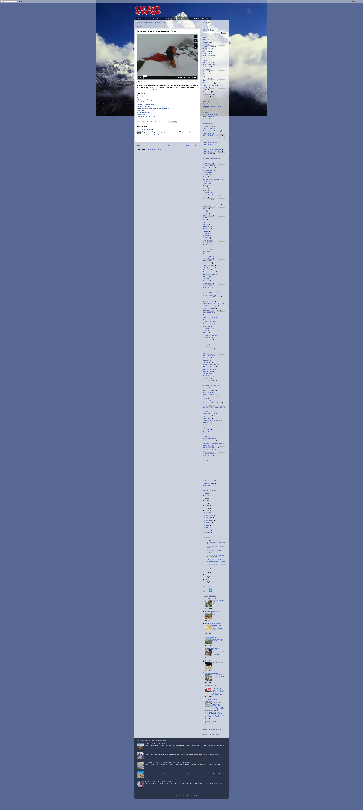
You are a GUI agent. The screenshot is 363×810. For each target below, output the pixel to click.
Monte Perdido (207, 62)
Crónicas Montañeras (212, 611)
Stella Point (206, 278)
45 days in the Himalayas (145, 100)
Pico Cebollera (207, 242)
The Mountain (141, 98)
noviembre (209, 515)
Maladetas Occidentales (210, 206)
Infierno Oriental (207, 58)
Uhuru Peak (206, 285)
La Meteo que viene (211, 699)
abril (207, 532)
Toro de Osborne (208, 376)
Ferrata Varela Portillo (209, 133)
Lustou (205, 60)
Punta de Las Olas (208, 83)
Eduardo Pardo (146, 129)
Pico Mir (205, 71)
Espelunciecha (207, 183)
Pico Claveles (207, 247)
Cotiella (205, 177)
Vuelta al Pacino (207, 456)
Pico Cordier (206, 69)
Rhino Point (206, 269)
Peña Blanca (206, 226)
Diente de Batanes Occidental (212, 179)
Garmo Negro (207, 51)
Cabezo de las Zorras (209, 321)
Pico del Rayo (207, 429)
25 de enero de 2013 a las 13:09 (151, 134)
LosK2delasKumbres (211, 599)
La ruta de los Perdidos (152, 18)
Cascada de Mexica (209, 400)
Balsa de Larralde (208, 312)
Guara (205, 190)
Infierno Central (207, 53)
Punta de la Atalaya (208, 265)
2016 (206, 503)
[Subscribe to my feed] (205, 591)
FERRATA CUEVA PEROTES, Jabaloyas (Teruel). (218, 676)
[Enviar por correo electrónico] (168, 122)
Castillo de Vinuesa (208, 168)
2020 (206, 493)
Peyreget (205, 224)
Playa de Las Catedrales (210, 431)
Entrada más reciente (145, 146)
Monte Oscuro (207, 351)
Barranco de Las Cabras (210, 315)
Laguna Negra (207, 418)
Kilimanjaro (206, 192)
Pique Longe (206, 76)
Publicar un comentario (146, 138)
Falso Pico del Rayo (209, 413)
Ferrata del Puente (208, 153)
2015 (206, 505)
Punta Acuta (206, 260)
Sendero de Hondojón (209, 274)
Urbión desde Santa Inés (210, 114)
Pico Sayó (206, 73)
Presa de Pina (207, 362)
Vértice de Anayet (208, 119)
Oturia (204, 220)
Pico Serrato (206, 251)
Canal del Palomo (208, 126)
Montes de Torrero (208, 355)
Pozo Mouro (206, 434)
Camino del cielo (208, 165)
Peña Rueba (206, 229)
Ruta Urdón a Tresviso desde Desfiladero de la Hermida (218, 602)
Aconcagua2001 (183, 18)
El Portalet (206, 181)
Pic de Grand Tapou (209, 64)
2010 (206, 577)
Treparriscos (206, 378)
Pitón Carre (206, 78)
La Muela (205, 344)
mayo (208, 530)
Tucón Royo (206, 96)
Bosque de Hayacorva (209, 390)
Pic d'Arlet (206, 238)
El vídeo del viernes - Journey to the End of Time (215, 555)
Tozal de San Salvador (209, 453)
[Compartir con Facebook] (174, 122)
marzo (208, 535)
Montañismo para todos (212, 673)
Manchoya (206, 208)
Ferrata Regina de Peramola (211, 131)
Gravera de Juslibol (208, 342)
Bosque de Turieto (208, 392)
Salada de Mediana (208, 369)
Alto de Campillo (208, 299)
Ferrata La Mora (208, 128)
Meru (204, 211)
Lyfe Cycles (141, 114)
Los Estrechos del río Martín (211, 204)
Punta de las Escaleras (209, 85)
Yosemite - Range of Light (145, 104)
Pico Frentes (206, 249)
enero (208, 540)
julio (207, 525)
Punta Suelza (207, 263)
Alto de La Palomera (209, 301)
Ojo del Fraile (207, 360)
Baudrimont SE (207, 42)
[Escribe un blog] (170, 122)
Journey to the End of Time (146, 116)
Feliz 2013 (209, 568)
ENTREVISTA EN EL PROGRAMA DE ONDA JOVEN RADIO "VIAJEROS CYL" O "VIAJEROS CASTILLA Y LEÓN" (218, 691)
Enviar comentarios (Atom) (154, 149)
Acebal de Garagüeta (209, 388)
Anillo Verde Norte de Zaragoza (212, 303)
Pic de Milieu (206, 67)
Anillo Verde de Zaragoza (210, 306)
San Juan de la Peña (209, 272)
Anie (204, 161)
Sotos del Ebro (207, 371)
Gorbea (205, 188)
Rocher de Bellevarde (209, 438)
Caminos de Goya (208, 324)
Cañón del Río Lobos (209, 405)
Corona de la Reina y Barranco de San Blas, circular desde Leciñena (165, 772)
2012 (206, 572)
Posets (205, 80)
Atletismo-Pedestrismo (212, 648)
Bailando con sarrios (211, 685)
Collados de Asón (208, 172)
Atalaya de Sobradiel (209, 308)
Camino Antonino (208, 163)
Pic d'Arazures (207, 235)
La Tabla (205, 197)
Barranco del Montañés (210, 317)
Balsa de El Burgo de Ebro (211, 310)
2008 (206, 579)
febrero (208, 537)
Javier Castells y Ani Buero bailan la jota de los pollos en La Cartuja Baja (218, 652)
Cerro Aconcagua (208, 170)
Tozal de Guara (207, 283)
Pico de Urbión (207, 256)
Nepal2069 (140, 102)
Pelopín (205, 222)
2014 (206, 508)
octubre (208, 517)
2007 (206, 582)
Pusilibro (205, 436)
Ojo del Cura (206, 358)
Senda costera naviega (210, 447)
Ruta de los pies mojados (210, 364)
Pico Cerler (206, 244)
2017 (206, 500)
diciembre (209, 512)
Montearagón (207, 353)
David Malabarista (210, 660)
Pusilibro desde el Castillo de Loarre (155, 743)
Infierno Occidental (208, 55)
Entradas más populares (201, 18)
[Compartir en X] (172, 122)
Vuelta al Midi (207, 287)
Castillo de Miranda (208, 326)
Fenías (205, 186)
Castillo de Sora (207, 328)
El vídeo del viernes (208, 483)
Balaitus (205, 40)
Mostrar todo (223, 725)
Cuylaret (205, 104)
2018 (206, 498)
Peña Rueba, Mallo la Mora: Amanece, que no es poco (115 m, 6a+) (218, 640)
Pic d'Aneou (206, 233)
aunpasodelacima (151, 121)
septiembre (209, 520)
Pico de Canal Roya (209, 254)
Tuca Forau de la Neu (209, 94)
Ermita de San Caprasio (210, 335)
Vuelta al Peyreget (208, 116)
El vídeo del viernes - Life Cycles (215, 561)
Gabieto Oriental (208, 49)
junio (208, 527)
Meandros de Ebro (208, 349)
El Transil (205, 333)
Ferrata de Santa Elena (210, 142)
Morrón (205, 217)
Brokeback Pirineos (211, 721)
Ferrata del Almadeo (209, 147)
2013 (206, 510)
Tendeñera (206, 281)
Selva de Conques (208, 445)
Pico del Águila (207, 258)
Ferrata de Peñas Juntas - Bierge (213, 137)
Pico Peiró (206, 427)
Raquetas (206, 112)
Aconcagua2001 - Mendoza (214, 550)
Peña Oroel (206, 422)
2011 (206, 574)
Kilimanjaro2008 (169, 18)
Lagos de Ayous (207, 199)
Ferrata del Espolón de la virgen (212, 151)
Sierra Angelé (207, 276)
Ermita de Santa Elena (209, 411)
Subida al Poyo (207, 373)
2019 (206, 495)
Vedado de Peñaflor (209, 380)
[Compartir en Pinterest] (176, 122)
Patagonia (140, 110)
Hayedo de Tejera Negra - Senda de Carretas (158, 781)
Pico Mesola (206, 425)
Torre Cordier (207, 92)
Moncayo (205, 213)
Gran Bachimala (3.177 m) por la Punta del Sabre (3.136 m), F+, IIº (218, 627)
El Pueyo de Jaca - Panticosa (214, 559)
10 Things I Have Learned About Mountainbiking (153, 108)
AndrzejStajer (178, 796)
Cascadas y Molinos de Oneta (212, 403)
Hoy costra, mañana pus (212, 636)
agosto (208, 522)
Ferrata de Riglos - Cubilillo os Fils (213, 140)
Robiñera (205, 87)
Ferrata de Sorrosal (208, 144)
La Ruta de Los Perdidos (210, 195)
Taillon (205, 89)
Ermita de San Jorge (209, 337)
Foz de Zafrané (207, 339)
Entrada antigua (192, 146)
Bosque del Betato (208, 394)
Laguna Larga (207, 416)
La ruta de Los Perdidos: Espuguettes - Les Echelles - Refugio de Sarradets (167, 762)
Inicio (139, 18)
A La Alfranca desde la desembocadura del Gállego (211, 296)
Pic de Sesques (207, 240)
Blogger (198, 796)
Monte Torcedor (207, 110)
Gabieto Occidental (208, 46)
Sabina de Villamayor (209, 367)
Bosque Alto (206, 319)
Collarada (206, 174)
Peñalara (205, 231)
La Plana (205, 346)
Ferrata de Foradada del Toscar (212, 135)
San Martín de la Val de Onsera (212, 443)
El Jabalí (205, 330)
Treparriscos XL (149, 753)
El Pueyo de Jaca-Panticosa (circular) (214, 407)
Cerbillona (206, 44)
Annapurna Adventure (144, 112)
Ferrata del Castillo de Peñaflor (212, 149)
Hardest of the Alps (143, 106)
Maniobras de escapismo (213, 623)
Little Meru (206, 201)
